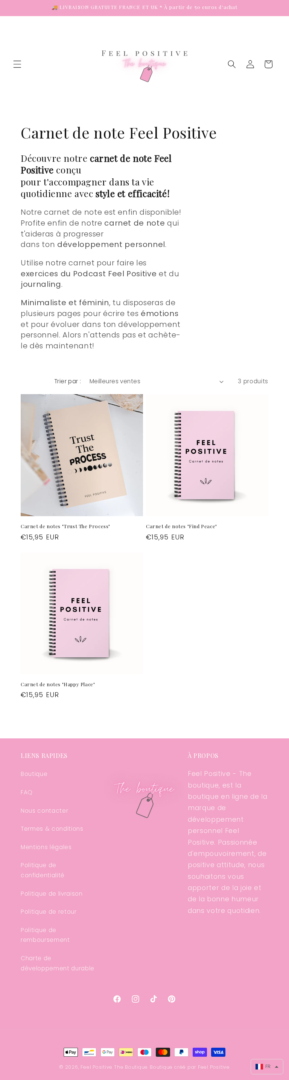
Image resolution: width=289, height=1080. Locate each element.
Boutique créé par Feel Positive (190, 1067)
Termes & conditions (52, 829)
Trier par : (67, 381)
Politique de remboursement (45, 935)
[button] (17, 64)
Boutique (34, 774)
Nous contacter (44, 811)
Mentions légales (46, 847)
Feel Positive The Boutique (114, 1067)
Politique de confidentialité (43, 870)
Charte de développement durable (57, 963)
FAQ (27, 792)
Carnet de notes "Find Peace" (181, 526)
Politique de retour (49, 912)
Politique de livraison (52, 894)
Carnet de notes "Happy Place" (58, 684)
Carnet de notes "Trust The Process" (65, 526)
